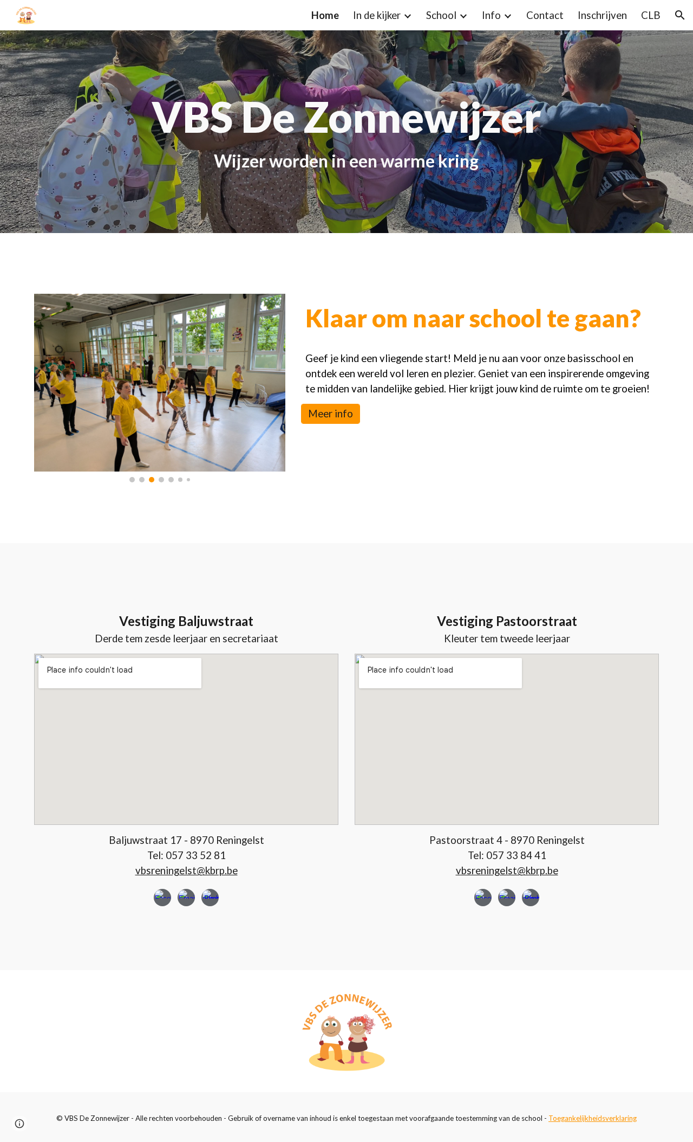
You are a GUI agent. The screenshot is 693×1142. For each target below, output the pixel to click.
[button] (680, 15)
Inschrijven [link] (602, 15)
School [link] (441, 15)
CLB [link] (651, 15)
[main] (346, 131)
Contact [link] (545, 15)
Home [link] (325, 15)
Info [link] (491, 15)
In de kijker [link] (377, 15)
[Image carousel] (159, 388)
